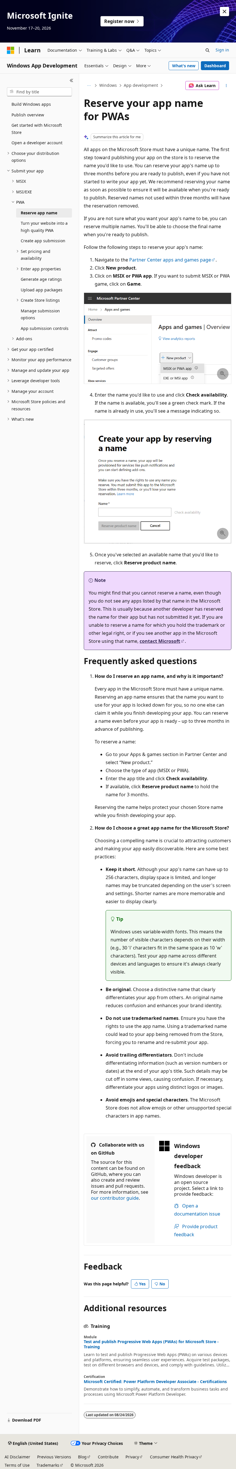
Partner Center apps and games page (170, 260)
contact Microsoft (160, 641)
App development (141, 85)
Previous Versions (54, 1457)
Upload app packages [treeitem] (41, 290)
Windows (108, 85)
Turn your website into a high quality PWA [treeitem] (44, 226)
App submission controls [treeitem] (44, 328)
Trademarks (48, 1465)
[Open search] (207, 50)
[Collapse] (71, 80)
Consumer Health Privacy (174, 1457)
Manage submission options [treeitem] (40, 314)
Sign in (222, 50)
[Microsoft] (10, 50)
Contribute (108, 1457)
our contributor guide (115, 1198)
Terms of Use (17, 1465)
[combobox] (39, 92)
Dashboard (215, 65)
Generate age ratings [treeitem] (41, 279)
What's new (183, 65)
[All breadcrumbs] (89, 85)
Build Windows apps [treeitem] (31, 104)
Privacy (132, 1457)
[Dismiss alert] (224, 11)
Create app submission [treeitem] (43, 240)
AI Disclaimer (17, 1457)
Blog (82, 1457)
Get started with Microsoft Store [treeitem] (37, 128)
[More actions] (226, 85)
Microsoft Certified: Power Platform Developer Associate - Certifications (155, 1381)
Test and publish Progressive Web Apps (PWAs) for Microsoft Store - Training (151, 1344)
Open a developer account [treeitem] (37, 142)
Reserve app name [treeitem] (39, 213)
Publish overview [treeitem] (28, 115)
